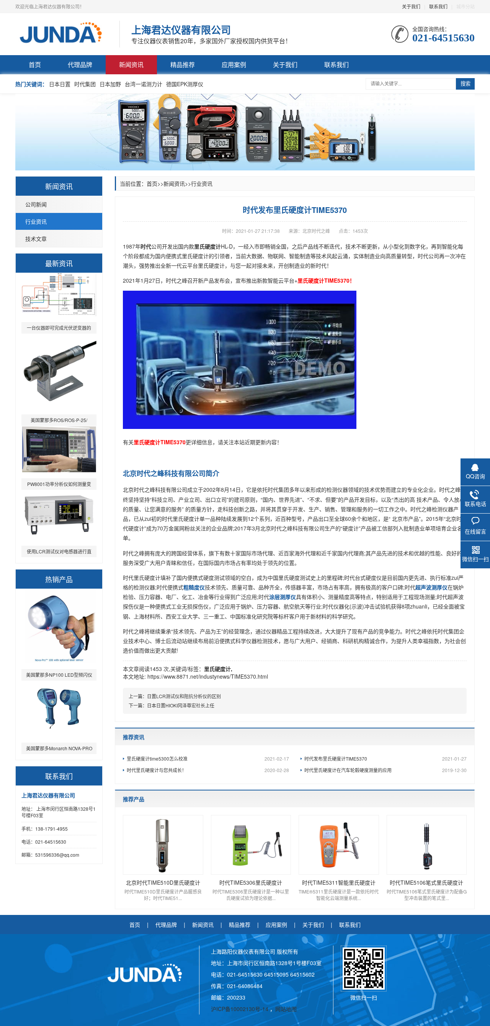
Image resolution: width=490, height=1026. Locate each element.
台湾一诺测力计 (143, 84)
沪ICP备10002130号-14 (240, 1009)
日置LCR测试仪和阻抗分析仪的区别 (184, 696)
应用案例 (234, 64)
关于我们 (411, 6)
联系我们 (438, 6)
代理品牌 (80, 64)
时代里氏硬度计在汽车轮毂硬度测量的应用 (385, 770)
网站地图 (286, 1009)
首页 (35, 64)
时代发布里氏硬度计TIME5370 (385, 758)
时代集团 (85, 84)
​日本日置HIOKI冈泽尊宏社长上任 (180, 705)
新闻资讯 (131, 64)
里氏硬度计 (217, 669)
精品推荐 (182, 64)
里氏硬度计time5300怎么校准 (208, 758)
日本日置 (59, 84)
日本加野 (110, 84)
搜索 (465, 84)
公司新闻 (36, 204)
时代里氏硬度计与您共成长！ (208, 770)
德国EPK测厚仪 (184, 84)
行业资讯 (36, 221)
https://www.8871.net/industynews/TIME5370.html (207, 676)
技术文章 (36, 238)
